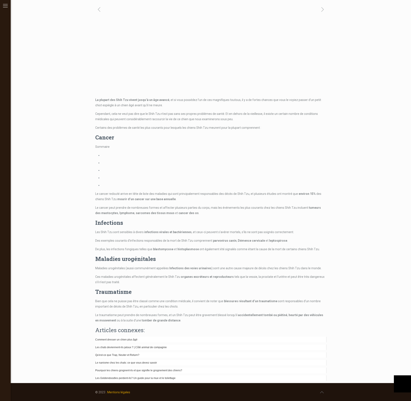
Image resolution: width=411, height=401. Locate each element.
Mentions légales (118, 392)
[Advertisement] (210, 65)
